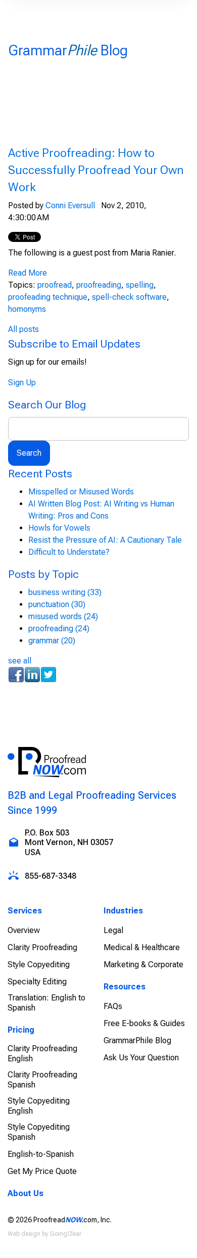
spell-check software (129, 297)
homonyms (27, 309)
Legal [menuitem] (113, 930)
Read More (27, 273)
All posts (23, 329)
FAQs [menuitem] (113, 1006)
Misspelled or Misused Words (81, 491)
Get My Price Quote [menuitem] (42, 1171)
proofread (54, 285)
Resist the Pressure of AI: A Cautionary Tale (105, 540)
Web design (24, 1233)
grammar (51, 640)
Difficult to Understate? (69, 552)
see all (19, 660)
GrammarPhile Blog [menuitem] (137, 1040)
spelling (140, 285)
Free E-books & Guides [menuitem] (144, 1023)
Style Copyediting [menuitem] (39, 964)
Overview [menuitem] (24, 930)
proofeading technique (47, 297)
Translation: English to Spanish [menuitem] (46, 1003)
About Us (25, 1193)
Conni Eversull (70, 205)
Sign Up (22, 382)
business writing (65, 592)
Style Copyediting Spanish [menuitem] (39, 1132)
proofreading (98, 285)
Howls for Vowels (59, 528)
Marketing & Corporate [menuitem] (143, 964)
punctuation (56, 604)
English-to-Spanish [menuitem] (41, 1154)
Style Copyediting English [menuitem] (39, 1106)
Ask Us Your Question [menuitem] (141, 1057)
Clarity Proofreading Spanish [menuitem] (42, 1079)
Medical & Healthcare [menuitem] (142, 947)
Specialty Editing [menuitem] (37, 981)
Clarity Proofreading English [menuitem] (42, 1053)
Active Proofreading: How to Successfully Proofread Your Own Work (96, 170)
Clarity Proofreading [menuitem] (42, 947)
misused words (63, 616)
